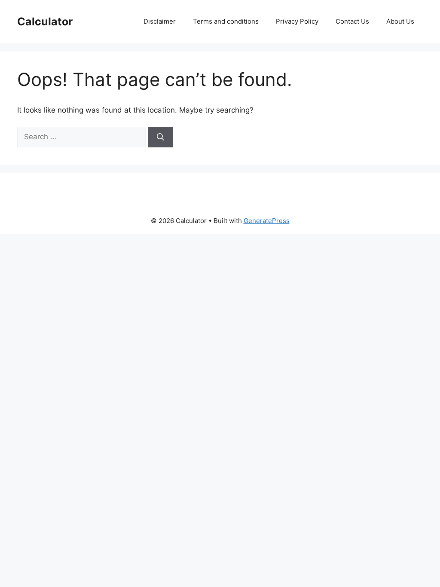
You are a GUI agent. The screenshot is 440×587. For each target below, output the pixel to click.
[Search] (160, 137)
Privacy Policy (297, 21)
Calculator (45, 21)
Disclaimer (160, 21)
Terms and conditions (226, 21)
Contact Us (352, 21)
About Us (400, 21)
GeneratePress (267, 221)
